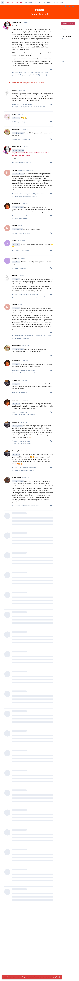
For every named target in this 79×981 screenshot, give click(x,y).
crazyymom (18, 229)
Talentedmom (19, 150)
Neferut (17, 262)
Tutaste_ (17, 118)
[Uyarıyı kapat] (59, 977)
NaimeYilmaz (18, 133)
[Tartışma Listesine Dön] (2, 2)
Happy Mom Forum (14, 2)
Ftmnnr (16, 384)
